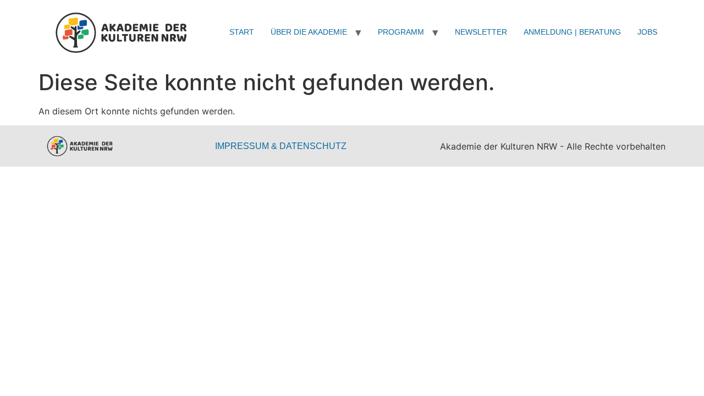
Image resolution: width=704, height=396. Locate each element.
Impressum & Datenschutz (280, 146)
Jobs (647, 32)
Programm (401, 32)
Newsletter (481, 32)
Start (241, 32)
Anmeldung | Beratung (572, 32)
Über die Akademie (309, 32)
